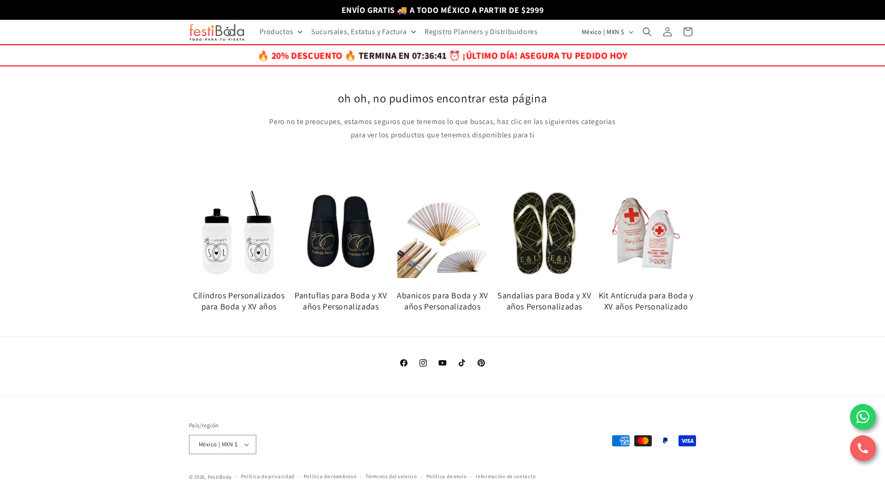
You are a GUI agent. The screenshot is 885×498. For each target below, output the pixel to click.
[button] (647, 32)
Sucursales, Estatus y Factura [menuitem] (359, 31)
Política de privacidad (268, 476)
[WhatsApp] (863, 417)
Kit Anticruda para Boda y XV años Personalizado (646, 300)
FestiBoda (220, 477)
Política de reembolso (330, 476)
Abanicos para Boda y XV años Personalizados (442, 300)
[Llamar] (863, 448)
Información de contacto (506, 476)
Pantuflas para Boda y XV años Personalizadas (341, 300)
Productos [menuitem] (277, 31)
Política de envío (446, 476)
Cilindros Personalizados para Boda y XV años (238, 300)
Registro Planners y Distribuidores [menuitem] (481, 31)
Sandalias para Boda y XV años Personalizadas (544, 300)
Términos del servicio (391, 476)
